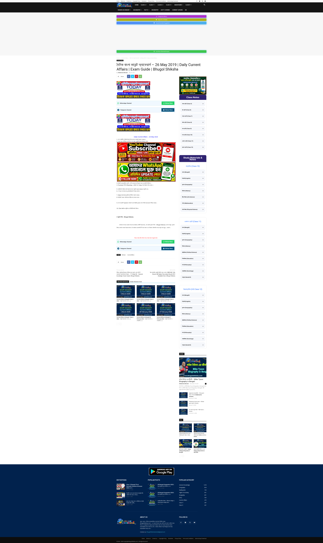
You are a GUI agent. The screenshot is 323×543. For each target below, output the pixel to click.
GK (186, 10)
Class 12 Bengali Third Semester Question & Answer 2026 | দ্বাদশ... (134, 486)
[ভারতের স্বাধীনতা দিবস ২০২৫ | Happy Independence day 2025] (200, 443)
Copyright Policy (136, 1)
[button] (204, 5)
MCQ (195, 431)
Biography (155, 10)
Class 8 (160, 5)
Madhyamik (178, 5)
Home (118, 1)
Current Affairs (177, 10)
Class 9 (168, 5)
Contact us (129, 1)
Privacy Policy (151, 1)
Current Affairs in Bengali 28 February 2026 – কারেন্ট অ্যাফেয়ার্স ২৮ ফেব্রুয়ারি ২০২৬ (144, 319)
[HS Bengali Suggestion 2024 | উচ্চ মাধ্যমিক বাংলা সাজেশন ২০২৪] (152, 495)
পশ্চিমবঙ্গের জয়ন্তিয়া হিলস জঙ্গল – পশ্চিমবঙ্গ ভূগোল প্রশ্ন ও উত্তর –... (185, 435)
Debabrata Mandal (123, 72)
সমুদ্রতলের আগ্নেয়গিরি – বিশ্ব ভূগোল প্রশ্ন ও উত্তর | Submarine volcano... (196, 394)
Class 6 (143, 5)
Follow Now (169, 103)
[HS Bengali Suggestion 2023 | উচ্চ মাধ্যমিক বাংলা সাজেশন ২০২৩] (152, 487)
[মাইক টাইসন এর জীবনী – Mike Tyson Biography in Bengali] (192, 367)
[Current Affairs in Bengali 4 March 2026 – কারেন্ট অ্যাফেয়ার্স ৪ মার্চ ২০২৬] (146, 291)
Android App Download (172, 1)
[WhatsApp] (140, 76)
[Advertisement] (161, 37)
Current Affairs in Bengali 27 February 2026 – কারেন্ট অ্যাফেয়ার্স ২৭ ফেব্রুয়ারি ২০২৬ (165, 319)
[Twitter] (202, 1)
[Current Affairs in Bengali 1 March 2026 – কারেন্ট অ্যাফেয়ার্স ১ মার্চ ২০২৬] (126, 309)
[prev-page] (118, 324)
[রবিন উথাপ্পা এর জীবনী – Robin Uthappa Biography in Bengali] (185, 443)
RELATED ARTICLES (123, 281)
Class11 (188, 5)
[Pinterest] (136, 76)
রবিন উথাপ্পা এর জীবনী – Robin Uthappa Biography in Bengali (185, 451)
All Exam (124, 254)
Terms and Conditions (161, 1)
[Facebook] (197, 1)
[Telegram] (199, 1)
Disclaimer (144, 1)
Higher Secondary (123, 10)
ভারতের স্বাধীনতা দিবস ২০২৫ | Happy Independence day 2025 (199, 451)
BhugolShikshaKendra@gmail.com (156, 532)
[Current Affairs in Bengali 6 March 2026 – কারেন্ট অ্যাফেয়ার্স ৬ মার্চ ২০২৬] (126, 291)
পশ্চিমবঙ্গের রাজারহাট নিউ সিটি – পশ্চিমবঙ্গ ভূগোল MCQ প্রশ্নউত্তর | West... (200, 435)
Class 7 (151, 5)
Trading (196, 447)
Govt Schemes (165, 10)
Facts (146, 10)
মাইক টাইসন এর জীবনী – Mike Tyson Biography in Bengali (191, 380)
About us (123, 1)
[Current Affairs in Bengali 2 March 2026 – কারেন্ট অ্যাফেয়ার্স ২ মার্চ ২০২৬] (166, 291)
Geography (136, 10)
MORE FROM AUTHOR (136, 281)
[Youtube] (205, 1)
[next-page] (120, 324)
